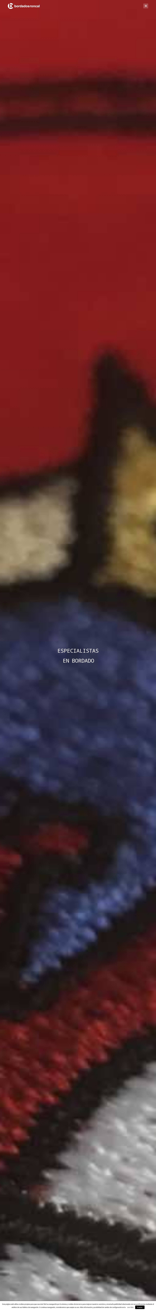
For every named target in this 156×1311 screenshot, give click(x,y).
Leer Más (130, 1307)
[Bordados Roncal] (24, 6)
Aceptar (140, 1307)
